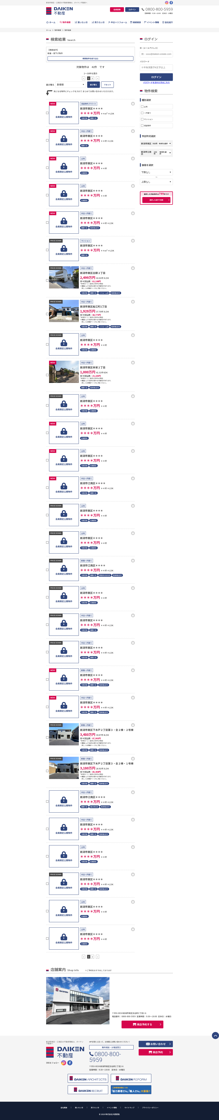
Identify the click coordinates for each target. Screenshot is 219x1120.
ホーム (52, 22)
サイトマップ (129, 1107)
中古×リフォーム (119, 22)
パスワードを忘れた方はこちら (156, 82)
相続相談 (137, 22)
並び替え (93, 84)
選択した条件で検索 (156, 200)
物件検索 (66, 22)
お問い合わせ (158, 1044)
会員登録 (117, 9)
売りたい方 (100, 22)
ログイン (132, 9)
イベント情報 (153, 22)
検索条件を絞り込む (90, 58)
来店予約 (158, 1052)
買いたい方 (83, 22)
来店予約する (144, 1024)
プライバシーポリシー (150, 1107)
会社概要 (64, 1107)
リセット (107, 84)
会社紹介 (169, 22)
